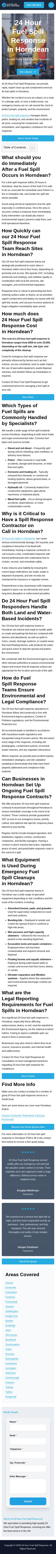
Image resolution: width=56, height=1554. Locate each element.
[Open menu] (51, 5)
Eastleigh (10, 1325)
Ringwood (10, 1396)
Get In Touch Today (28, 138)
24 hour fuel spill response (16, 115)
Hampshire (11, 1363)
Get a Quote (26, 72)
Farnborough (12, 1377)
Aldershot (10, 1373)
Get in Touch (28, 1076)
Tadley (8, 1392)
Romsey (9, 1354)
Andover (9, 1382)
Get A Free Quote (28, 1261)
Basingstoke (12, 1358)
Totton (8, 1349)
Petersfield (28, 1115)
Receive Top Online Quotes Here (28, 1127)
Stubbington (11, 1311)
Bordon (9, 1320)
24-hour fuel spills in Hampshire (18, 538)
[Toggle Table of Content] (30, 147)
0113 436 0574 (34, 5)
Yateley (9, 1387)
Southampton (12, 1344)
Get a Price (28, 397)
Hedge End (11, 1316)
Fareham (40, 1115)
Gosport (9, 1306)
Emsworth (16, 1115)
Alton (8, 1330)
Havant (5, 1115)
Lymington (10, 1368)
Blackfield (10, 1339)
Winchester (11, 1335)
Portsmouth (8, 1119)
